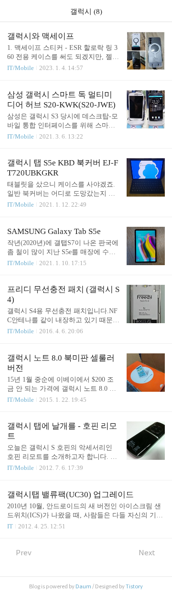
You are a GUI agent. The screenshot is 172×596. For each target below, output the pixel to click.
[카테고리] (11, 11)
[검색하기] (160, 11)
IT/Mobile (20, 67)
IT (10, 526)
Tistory (134, 586)
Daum (83, 586)
